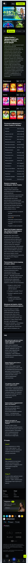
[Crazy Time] (13, 115)
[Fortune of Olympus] (13, 101)
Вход (13, 3)
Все (18, 81)
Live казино (5, 494)
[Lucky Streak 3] (6, 87)
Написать (7, 507)
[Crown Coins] (13, 87)
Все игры (12, 31)
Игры (4, 493)
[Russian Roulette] (20, 115)
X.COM (17, 522)
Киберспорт (16, 496)
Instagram (7, 525)
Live (14, 493)
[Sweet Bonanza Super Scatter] (20, 101)
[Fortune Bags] (20, 87)
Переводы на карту (10, 518)
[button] (23, 561)
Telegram (11, 522)
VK (5, 522)
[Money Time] (6, 115)
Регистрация (20, 3)
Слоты (19, 31)
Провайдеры (5, 496)
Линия (15, 494)
